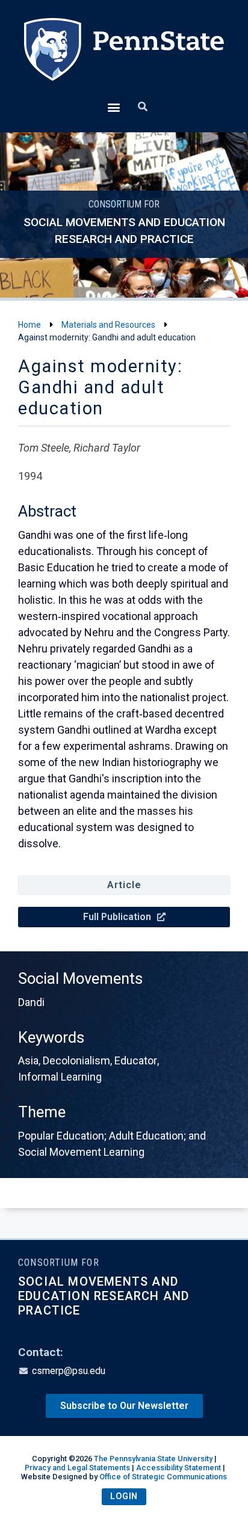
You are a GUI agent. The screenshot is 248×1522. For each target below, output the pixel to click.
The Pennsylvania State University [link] (153, 1458)
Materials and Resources (108, 325)
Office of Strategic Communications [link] (163, 1476)
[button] (113, 107)
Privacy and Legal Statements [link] (77, 1467)
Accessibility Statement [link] (178, 1467)
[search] (142, 107)
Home (29, 325)
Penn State (124, 57)
